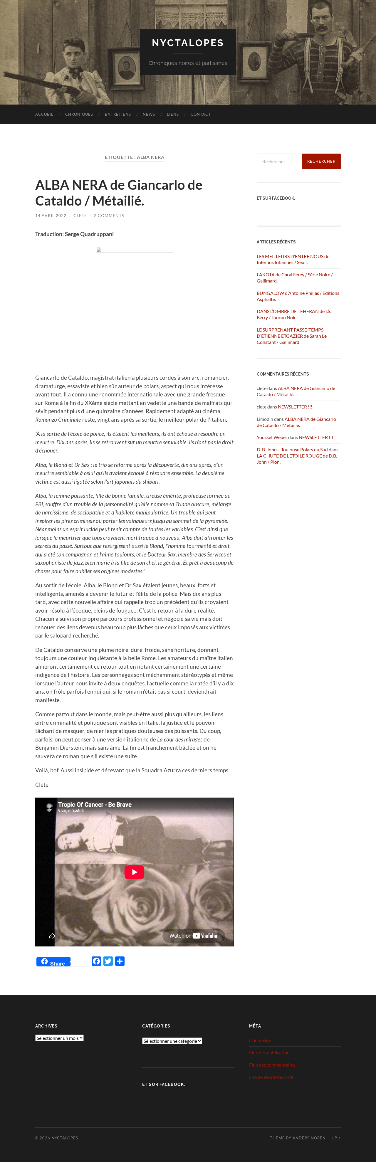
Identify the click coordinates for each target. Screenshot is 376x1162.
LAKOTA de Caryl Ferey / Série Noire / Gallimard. (295, 277)
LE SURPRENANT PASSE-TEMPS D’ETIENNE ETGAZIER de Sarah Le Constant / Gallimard (292, 336)
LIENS (173, 114)
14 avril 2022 (50, 215)
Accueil (44, 114)
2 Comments (109, 215)
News (149, 114)
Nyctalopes (188, 42)
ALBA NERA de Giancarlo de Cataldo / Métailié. (118, 192)
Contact (201, 114)
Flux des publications (270, 1052)
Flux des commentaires (272, 1064)
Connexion (260, 1040)
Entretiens (118, 114)
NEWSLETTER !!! (295, 406)
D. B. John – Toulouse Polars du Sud (292, 449)
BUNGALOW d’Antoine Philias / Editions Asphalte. (298, 296)
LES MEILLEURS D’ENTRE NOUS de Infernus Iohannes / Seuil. (293, 259)
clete (80, 215)
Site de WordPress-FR (271, 1077)
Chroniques (79, 114)
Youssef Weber (272, 437)
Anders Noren (309, 1138)
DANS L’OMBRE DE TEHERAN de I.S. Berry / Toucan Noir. (294, 314)
